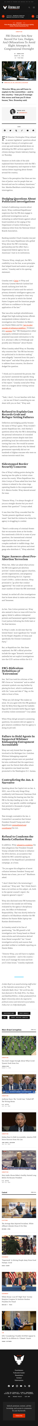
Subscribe (19, 1416)
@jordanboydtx (23, 112)
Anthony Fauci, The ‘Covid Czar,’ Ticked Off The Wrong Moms (18, 1100)
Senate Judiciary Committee (19, 1017)
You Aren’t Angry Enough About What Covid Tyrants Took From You (18, 1062)
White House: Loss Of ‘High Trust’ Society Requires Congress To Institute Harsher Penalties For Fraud (17, 1299)
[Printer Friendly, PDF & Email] (33, 130)
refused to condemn (25, 845)
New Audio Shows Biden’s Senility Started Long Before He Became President (19, 1176)
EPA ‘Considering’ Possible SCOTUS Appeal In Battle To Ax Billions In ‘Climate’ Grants (18, 1337)
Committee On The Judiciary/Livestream (16, 82)
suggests (9, 331)
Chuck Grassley (24, 1013)
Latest (4, 1192)
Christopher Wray (9, 1013)
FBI (5, 1017)
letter (16, 281)
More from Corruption (11, 1030)
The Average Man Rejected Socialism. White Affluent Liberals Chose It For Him (17, 1225)
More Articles (18, 117)
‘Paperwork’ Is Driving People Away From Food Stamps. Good (19, 1261)
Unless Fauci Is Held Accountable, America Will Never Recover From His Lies (19, 1138)
